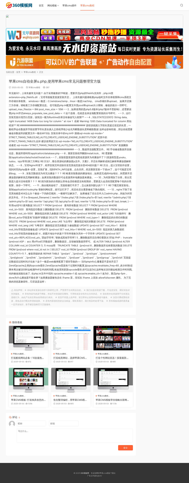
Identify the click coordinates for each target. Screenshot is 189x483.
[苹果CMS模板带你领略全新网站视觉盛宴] (113, 380)
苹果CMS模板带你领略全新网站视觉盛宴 (112, 399)
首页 (41, 5)
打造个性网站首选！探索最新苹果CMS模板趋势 (112, 357)
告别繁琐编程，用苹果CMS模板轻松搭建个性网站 (70, 399)
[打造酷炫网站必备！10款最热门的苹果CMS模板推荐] (28, 338)
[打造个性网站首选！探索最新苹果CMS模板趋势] (113, 338)
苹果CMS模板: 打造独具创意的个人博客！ (27, 399)
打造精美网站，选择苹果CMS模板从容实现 (70, 357)
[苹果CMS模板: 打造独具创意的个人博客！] (28, 380)
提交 (125, 447)
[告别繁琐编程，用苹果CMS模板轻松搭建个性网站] (71, 380)
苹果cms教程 (87, 5)
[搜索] (181, 5)
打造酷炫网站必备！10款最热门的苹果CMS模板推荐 (27, 357)
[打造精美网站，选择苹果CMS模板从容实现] (71, 338)
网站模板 (52, 5)
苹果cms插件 (69, 5)
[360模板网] (19, 5)
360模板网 (84, 473)
